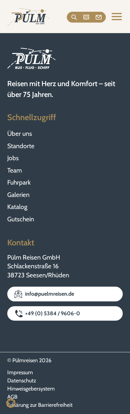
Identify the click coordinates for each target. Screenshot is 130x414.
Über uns (19, 133)
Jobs (13, 158)
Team (14, 170)
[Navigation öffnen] (117, 17)
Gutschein (20, 219)
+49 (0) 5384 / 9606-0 (52, 313)
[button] (11, 403)
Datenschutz (21, 380)
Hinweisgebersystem (31, 388)
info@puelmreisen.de (49, 294)
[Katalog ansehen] (86, 17)
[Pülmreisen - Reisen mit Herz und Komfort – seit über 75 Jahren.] (28, 17)
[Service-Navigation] (86, 17)
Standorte (20, 146)
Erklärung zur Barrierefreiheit (40, 405)
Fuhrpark (19, 182)
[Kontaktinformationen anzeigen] (99, 17)
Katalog (17, 206)
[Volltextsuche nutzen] (73, 17)
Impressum (20, 372)
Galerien (18, 194)
